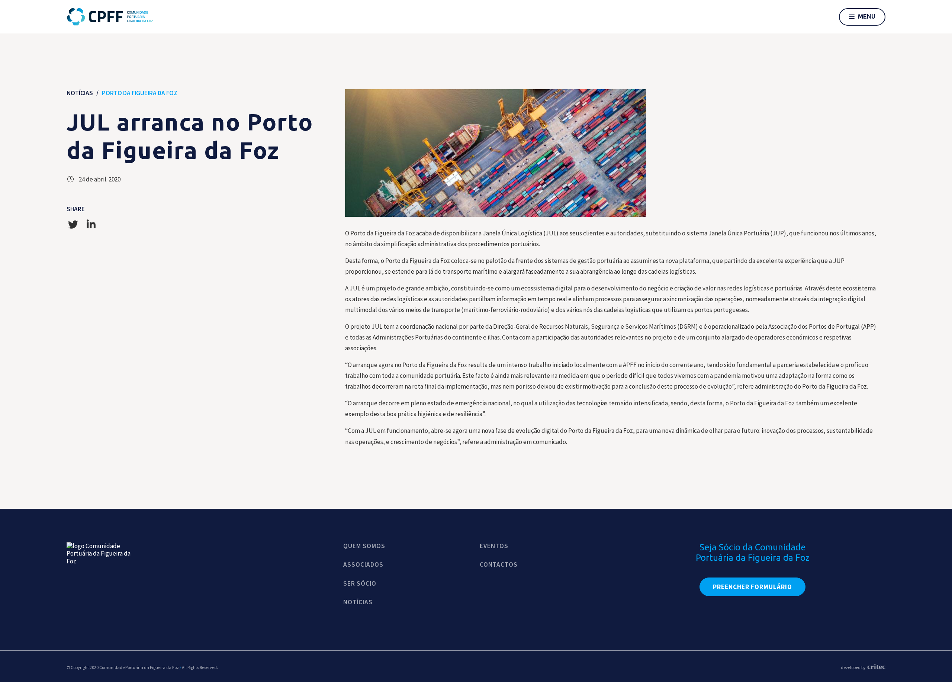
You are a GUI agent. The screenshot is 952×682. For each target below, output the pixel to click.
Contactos (499, 564)
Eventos (494, 546)
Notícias (358, 602)
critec (876, 666)
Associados (363, 564)
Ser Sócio (359, 583)
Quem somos (364, 546)
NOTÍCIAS (80, 93)
